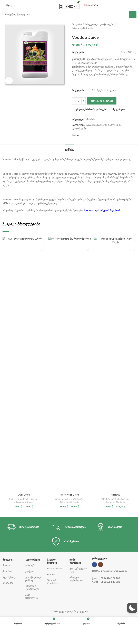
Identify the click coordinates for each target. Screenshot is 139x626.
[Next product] (137, 26)
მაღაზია (7, 571)
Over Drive (24, 494)
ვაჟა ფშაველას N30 (78, 570)
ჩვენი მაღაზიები (75, 561)
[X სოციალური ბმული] (86, 135)
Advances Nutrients (82, 28)
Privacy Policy (54, 568)
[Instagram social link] (100, 564)
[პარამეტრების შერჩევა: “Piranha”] (132, 248)
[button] (132, 608)
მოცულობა (78, 90)
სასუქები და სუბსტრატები (99, 24)
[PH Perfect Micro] (69, 364)
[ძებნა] (132, 14)
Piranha (115, 494)
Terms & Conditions (52, 582)
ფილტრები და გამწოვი (33, 579)
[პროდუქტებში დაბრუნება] (133, 26)
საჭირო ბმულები (52, 561)
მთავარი (77, 24)
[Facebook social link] (82, 135)
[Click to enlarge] (9, 80)
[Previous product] (129, 26)
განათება (30, 565)
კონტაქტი (8, 583)
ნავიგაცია (8, 559)
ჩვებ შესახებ (9, 577)
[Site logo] (69, 5)
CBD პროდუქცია (31, 596)
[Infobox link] (25, 527)
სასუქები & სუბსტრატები (32, 587)
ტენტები (29, 571)
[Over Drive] (24, 364)
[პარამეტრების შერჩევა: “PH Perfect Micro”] (86, 248)
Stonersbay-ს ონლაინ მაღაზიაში (103, 210)
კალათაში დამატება (102, 101)
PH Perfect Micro (69, 494)
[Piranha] (115, 364)
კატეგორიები (32, 559)
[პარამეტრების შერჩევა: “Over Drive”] (40, 248)
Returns (51, 574)
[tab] (69, 149)
